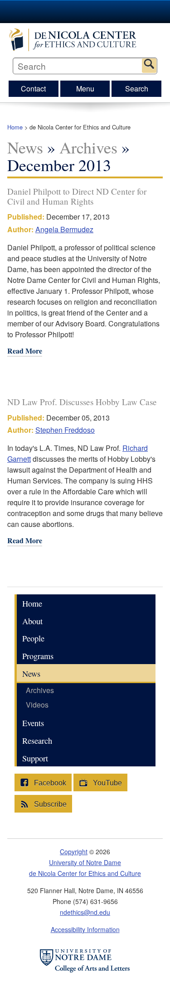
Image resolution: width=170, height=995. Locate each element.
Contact (33, 88)
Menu (85, 88)
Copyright (73, 851)
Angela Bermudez (64, 229)
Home (15, 127)
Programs (37, 656)
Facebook (49, 783)
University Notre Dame (85, 11)
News (25, 147)
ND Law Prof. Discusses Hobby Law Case (82, 401)
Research (37, 740)
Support (35, 758)
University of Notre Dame (85, 862)
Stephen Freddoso (65, 430)
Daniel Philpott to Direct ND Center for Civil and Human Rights (76, 196)
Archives (88, 147)
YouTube (106, 783)
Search (149, 65)
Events (33, 723)
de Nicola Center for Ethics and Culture (85, 40)
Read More (24, 351)
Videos (37, 704)
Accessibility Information (85, 929)
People (33, 638)
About (32, 621)
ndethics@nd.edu (85, 912)
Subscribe (49, 804)
